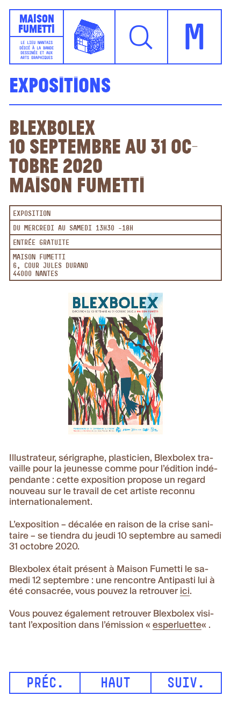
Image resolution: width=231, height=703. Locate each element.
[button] (142, 36)
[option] (115, 367)
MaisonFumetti (36, 23)
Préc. (45, 684)
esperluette (177, 625)
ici (185, 591)
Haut (115, 684)
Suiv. (186, 684)
